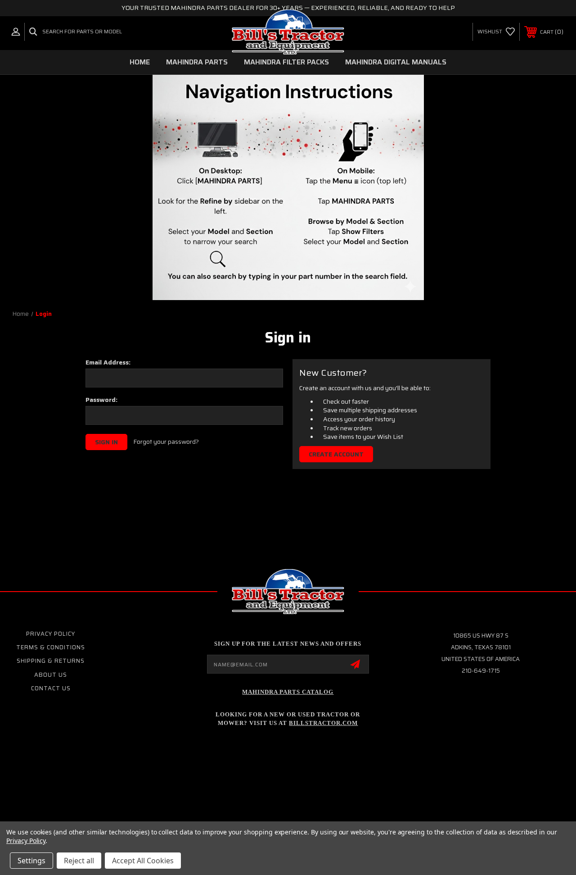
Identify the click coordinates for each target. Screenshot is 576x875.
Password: (101, 399)
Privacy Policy (50, 633)
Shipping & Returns (51, 660)
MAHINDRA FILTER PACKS (286, 62)
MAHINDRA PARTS (197, 62)
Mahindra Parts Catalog (287, 691)
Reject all (79, 861)
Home (140, 62)
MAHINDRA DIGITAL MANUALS (395, 62)
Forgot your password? (166, 442)
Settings (31, 861)
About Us (50, 674)
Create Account (336, 454)
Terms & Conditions (50, 647)
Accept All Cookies (143, 861)
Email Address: (108, 362)
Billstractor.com (323, 723)
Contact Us (51, 688)
